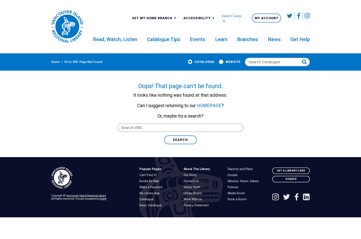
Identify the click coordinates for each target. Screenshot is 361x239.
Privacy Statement (197, 205)
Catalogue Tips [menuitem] (163, 39)
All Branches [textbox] (145, 18)
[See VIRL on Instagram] (306, 16)
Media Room (237, 193)
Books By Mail (150, 181)
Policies (234, 187)
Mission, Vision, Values (244, 181)
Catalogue (204, 62)
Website (233, 62)
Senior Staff (193, 187)
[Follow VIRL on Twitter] (290, 16)
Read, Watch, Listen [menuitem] (115, 39)
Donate (234, 175)
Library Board (194, 193)
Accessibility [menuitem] (199, 18)
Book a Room (238, 199)
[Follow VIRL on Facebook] (299, 16)
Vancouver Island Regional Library (86, 195)
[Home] (92, 178)
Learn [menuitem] (221, 39)
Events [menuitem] (197, 39)
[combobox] (154, 17)
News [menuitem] (274, 39)
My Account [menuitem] (266, 18)
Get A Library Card (291, 170)
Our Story (191, 175)
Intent (103, 198)
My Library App (151, 193)
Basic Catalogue (152, 205)
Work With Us (194, 199)
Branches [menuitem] (247, 39)
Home (55, 62)
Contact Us (192, 181)
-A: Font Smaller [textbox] (199, 18)
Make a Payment (152, 187)
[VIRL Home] (67, 26)
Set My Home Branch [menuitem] (152, 18)
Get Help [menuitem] (300, 39)
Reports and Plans (241, 169)
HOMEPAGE (209, 105)
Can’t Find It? (149, 175)
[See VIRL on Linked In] (306, 197)
